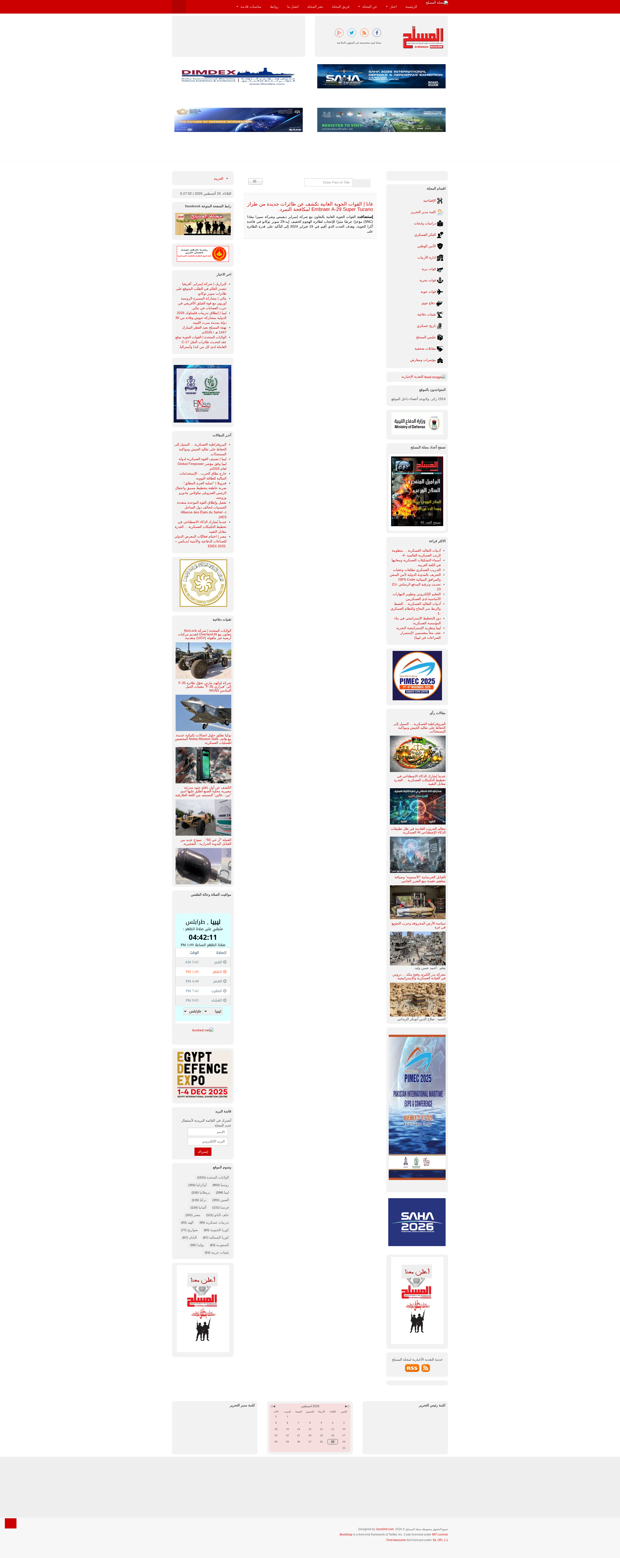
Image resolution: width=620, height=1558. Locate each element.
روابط (274, 6)
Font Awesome (396, 1540)
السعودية (222, 1245)
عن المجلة (369, 6)
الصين (224, 1200)
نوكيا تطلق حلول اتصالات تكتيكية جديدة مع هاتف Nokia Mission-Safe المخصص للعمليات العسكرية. (203, 739)
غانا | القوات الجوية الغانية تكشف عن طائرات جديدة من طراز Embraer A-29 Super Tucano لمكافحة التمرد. (310, 206)
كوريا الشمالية (219, 1237)
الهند (190, 1222)
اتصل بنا (293, 6)
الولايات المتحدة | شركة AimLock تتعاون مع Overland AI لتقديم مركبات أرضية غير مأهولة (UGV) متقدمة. (204, 634)
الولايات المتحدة (218, 1177)
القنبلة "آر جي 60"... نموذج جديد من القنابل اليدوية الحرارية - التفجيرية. (205, 841)
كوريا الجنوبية (219, 1230)
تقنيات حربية (220, 1252)
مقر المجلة (315, 6)
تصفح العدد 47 (430, 522)
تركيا (203, 1200)
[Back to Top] (10, 1523)
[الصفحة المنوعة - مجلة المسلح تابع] (203, 224)
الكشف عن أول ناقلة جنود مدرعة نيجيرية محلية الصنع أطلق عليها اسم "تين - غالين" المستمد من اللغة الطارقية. (202, 791)
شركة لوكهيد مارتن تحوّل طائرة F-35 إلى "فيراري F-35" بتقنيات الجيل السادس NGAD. (204, 686)
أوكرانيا (201, 1185)
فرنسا (224, 1207)
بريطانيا (205, 1192)
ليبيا (226, 1192)
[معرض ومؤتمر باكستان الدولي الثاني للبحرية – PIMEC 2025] (202, 393)
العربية (219, 178)
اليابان (193, 1237)
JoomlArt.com (385, 1529)
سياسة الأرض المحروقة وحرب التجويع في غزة (419, 925)
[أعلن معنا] (203, 1308)
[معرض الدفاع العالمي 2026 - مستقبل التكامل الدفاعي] (238, 120)
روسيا (225, 1185)
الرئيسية (411, 6)
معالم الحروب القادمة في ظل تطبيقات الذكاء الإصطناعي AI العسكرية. (418, 830)
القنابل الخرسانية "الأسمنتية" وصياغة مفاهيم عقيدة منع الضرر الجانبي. (420, 879)
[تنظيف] (357, 183)
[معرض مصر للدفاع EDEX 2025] (202, 1075)
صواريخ (192, 1230)
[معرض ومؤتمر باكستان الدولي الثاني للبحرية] (417, 675)
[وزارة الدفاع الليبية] (417, 423)
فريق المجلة (340, 6)
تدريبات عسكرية (217, 1222)
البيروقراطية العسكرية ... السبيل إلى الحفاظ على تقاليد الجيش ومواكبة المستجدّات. (420, 727)
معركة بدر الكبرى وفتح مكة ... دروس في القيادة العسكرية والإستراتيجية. (419, 976)
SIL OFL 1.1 (440, 1540)
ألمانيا (202, 1207)
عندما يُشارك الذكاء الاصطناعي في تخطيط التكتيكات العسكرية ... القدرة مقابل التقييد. (420, 780)
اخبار (393, 6)
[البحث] (366, 183)
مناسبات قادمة (250, 6)
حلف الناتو (221, 1215)
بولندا (200, 1245)
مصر (197, 1215)
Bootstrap (346, 1534)
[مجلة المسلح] (437, 3)
